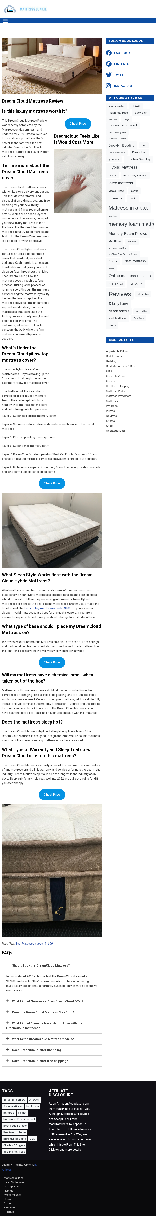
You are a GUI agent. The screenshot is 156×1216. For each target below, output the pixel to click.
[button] (52, 965)
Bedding (111, 361)
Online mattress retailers (130, 275)
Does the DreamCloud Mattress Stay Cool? (43, 1012)
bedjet (127, 119)
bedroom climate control (123, 125)
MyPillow (132, 241)
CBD (144, 145)
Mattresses (113, 401)
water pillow (141, 311)
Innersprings (11, 1186)
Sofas (109, 425)
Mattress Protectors (118, 395)
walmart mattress (119, 311)
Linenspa (115, 198)
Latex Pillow (116, 190)
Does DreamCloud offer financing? (37, 1050)
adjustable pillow (117, 106)
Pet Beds (112, 405)
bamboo (113, 119)
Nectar (113, 261)
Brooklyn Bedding (121, 145)
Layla (134, 190)
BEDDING (9, 1207)
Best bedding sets (117, 132)
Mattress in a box (128, 208)
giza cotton (114, 159)
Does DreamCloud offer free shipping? (40, 1061)
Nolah (111, 268)
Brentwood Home (117, 138)
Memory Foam (12, 1194)
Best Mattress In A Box (120, 366)
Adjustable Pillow (117, 351)
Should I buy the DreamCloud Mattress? (41, 965)
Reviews (120, 294)
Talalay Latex (119, 304)
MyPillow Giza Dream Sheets (123, 254)
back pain (141, 112)
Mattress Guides (13, 1177)
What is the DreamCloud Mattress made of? (43, 1039)
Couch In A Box (116, 376)
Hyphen (112, 175)
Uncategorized (115, 430)
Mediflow (113, 216)
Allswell (136, 105)
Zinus (112, 325)
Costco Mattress (117, 152)
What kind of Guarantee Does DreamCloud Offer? (48, 1001)
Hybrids (8, 1190)
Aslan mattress (118, 112)
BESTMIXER (11, 1211)
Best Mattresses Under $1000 (34, 943)
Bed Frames (114, 356)
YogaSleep (138, 318)
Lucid (132, 198)
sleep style (143, 294)
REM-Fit (136, 284)
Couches (111, 381)
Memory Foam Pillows (128, 233)
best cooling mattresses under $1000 (48, 608)
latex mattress (121, 183)
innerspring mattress (135, 175)
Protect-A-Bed (116, 284)
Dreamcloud (139, 152)
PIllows (8, 1199)
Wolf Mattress (117, 318)
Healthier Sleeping (138, 159)
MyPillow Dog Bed (117, 248)
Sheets (110, 420)
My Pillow (115, 241)
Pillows (110, 411)
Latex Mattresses (14, 1182)
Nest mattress (135, 261)
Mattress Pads (115, 391)
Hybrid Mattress (123, 167)
